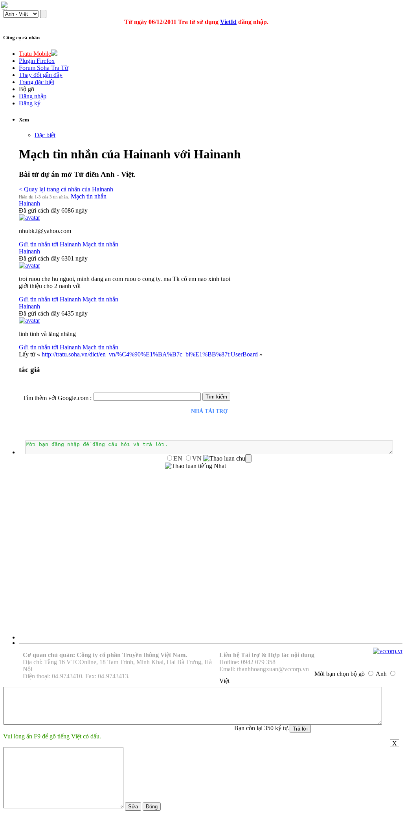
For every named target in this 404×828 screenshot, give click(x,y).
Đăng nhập (32, 96)
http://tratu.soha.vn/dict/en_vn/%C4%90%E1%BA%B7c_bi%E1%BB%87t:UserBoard (150, 354)
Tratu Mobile (35, 53)
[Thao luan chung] (227, 458)
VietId (228, 21)
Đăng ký (29, 103)
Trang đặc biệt (36, 82)
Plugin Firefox (37, 60)
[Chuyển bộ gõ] (5, 5)
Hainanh (29, 203)
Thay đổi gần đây (40, 75)
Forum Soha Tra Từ (43, 67)
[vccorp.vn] (388, 651)
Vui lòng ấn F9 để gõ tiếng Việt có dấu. (52, 736)
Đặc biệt (45, 135)
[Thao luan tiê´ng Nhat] (195, 466)
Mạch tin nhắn (89, 196)
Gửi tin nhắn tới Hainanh (51, 244)
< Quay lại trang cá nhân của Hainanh (66, 189)
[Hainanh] (29, 217)
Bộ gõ (26, 89)
